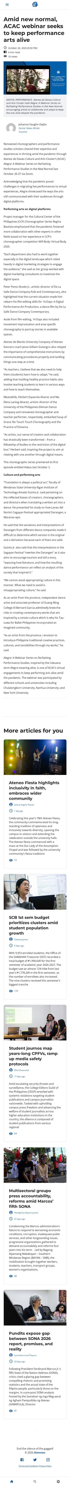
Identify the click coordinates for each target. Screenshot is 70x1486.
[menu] (7, 5)
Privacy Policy (45, 1466)
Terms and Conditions (29, 1466)
